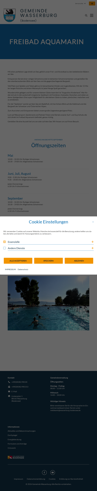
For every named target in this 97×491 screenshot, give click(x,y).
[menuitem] (10, 269)
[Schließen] (93, 222)
